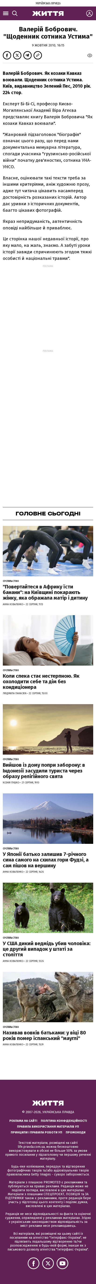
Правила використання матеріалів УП (48, 1126)
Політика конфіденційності (64, 1120)
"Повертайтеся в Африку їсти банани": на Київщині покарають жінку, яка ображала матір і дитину (45, 592)
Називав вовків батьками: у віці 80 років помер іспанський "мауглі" (44, 1035)
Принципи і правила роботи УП (36, 1132)
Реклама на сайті (23, 1120)
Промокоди (76, 1132)
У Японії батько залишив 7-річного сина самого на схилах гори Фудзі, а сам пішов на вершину (46, 859)
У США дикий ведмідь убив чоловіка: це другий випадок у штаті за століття (46, 949)
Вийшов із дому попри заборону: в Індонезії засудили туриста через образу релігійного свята (44, 770)
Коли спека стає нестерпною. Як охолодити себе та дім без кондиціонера (41, 681)
